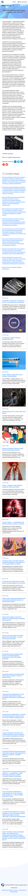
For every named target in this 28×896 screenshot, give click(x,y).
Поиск (14, 1)
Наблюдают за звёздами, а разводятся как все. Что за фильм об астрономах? (13, 301)
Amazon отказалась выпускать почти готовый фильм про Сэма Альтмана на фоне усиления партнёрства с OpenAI (13, 734)
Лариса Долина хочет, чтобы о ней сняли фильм (13, 412)
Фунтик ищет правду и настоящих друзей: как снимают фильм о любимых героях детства (13, 618)
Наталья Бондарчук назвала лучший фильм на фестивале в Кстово (12, 449)
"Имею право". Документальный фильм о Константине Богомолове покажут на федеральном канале (14, 600)
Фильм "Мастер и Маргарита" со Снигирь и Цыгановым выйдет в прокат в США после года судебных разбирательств (14, 716)
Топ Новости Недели (12, 174)
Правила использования (7, 890)
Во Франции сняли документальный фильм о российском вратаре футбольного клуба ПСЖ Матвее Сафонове (12, 656)
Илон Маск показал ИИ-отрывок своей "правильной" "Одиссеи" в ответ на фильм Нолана (13, 675)
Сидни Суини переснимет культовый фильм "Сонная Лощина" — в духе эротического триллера (12, 637)
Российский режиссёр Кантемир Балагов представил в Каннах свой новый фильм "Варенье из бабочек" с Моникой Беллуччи (13, 754)
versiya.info (10, 153)
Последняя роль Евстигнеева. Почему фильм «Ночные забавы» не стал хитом (13, 582)
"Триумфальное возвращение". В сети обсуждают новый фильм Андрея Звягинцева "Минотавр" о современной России (13, 697)
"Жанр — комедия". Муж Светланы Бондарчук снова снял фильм (12, 486)
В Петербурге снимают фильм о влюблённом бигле (11, 338)
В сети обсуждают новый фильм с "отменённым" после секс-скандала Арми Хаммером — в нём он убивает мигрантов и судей (12, 794)
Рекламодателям (14, 891)
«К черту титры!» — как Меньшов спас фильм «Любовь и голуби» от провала (13, 523)
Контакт (16, 890)
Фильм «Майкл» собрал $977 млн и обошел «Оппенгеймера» (12, 375)
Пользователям (23, 1)
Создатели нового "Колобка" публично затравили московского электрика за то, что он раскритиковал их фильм (13, 562)
